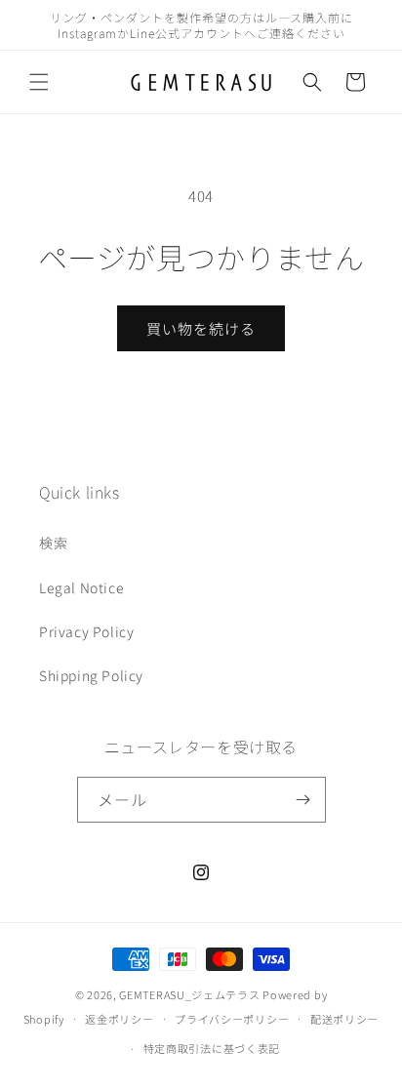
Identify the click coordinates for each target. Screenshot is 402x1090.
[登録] (303, 800)
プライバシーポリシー (232, 1019)
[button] (39, 82)
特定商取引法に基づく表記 (211, 1048)
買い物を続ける (201, 328)
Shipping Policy (91, 675)
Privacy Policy (86, 631)
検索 (53, 542)
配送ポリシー (344, 1019)
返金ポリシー (119, 1019)
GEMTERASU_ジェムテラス (189, 994)
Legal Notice (81, 587)
